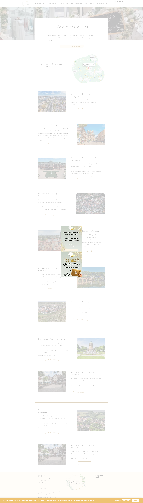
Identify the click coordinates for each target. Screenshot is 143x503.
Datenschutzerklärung (89, 500)
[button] (79, 228)
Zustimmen (135, 500)
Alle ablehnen (126, 500)
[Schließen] (141, 500)
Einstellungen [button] (117, 500)
